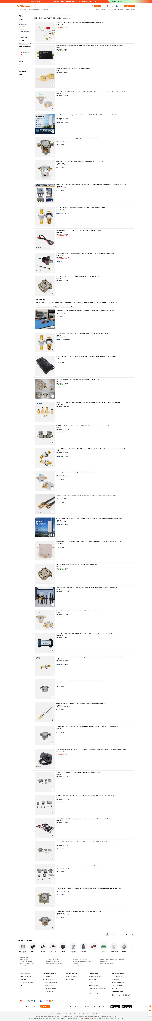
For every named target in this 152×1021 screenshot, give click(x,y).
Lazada (76, 1013)
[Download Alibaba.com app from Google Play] (127, 1006)
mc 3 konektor (77, 302)
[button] (93, 6)
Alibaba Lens (29, 1006)
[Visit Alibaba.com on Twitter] (119, 995)
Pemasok (63, 29)
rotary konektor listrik (52, 961)
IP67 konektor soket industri (81, 959)
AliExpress (53, 1013)
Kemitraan (114, 988)
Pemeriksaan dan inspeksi (49, 988)
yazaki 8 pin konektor (88, 302)
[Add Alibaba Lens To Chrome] (45, 1006)
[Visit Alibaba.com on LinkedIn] (116, 995)
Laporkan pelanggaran (94, 993)
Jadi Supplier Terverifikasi (118, 985)
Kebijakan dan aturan (48, 991)
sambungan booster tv (106, 963)
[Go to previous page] (104, 934)
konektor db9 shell (113, 302)
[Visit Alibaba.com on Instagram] (123, 995)
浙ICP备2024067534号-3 (116, 1018)
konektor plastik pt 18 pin (26, 963)
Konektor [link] (74, 15)
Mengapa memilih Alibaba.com (27, 976)
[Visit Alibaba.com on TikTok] (129, 995)
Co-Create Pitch (24, 979)
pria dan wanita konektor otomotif (83, 961)
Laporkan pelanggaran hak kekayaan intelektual (98, 989)
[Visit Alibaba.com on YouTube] (126, 995)
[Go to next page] (130, 934)
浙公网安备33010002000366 (101, 1018)
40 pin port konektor (101, 302)
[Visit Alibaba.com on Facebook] (113, 995)
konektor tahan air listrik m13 (42, 306)
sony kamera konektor (52, 959)
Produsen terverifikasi (71, 976)
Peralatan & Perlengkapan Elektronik (49, 15)
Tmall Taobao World (68, 1013)
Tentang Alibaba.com (25, 973)
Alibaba (36, 15)
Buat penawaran (70, 979)
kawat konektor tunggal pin (68, 306)
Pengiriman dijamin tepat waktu (50, 982)
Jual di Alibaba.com (117, 976)
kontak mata (68, 302)
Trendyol (93, 1013)
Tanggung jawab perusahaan (27, 982)
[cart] (112, 6)
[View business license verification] (90, 1018)
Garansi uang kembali (48, 979)
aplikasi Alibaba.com (103, 1006)
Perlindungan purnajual (48, 985)
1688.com (59, 1013)
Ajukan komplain (93, 982)
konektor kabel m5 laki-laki (42, 302)
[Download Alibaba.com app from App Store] (115, 1006)
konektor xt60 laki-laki (25, 961)
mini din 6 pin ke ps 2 (25, 965)
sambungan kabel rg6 (79, 965)
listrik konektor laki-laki (57, 302)
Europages (99, 1013)
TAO (88, 1013)
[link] (150, 1006)
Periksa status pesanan (118, 982)
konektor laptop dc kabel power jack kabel (112, 959)
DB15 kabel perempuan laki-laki (55, 963)
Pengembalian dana (94, 985)
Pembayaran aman (47, 976)
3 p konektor (103, 961)
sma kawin (49, 965)
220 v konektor (23, 959)
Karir (21, 985)
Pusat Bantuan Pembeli (95, 976)
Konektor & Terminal (65, 15)
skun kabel (76, 963)
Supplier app (78, 1006)
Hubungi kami (92, 979)
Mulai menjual (115, 979)
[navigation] (25, 475)
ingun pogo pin (56, 306)
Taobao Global (82, 1013)
